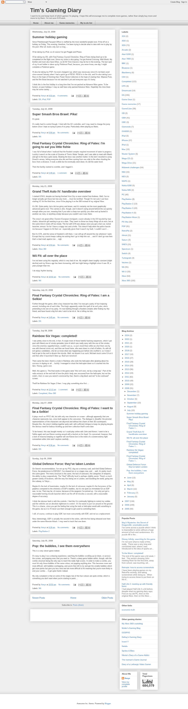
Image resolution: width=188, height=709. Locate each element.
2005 (127, 509)
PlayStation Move (129, 217)
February (131, 493)
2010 (127, 380)
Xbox (124, 276)
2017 (127, 354)
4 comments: (63, 96)
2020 (127, 347)
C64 (123, 77)
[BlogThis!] (80, 96)
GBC (124, 122)
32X (123, 36)
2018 (127, 350)
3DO (124, 41)
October (131, 399)
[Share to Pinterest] (87, 96)
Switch (124, 253)
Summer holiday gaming (49, 37)
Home (36, 23)
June (129, 477)
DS (40, 99)
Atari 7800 (126, 59)
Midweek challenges (130, 167)
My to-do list (86, 23)
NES (124, 176)
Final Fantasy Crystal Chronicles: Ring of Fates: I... (136, 425)
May (129, 481)
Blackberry (126, 72)
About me (49, 23)
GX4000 (125, 131)
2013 (127, 369)
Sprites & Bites (128, 651)
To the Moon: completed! (132, 553)
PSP (49, 99)
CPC (124, 86)
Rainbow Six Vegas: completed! (54, 336)
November (132, 395)
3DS (124, 45)
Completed (43, 393)
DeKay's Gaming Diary (131, 637)
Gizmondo (126, 127)
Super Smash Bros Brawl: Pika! (54, 114)
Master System (128, 154)
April (129, 485)
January (131, 496)
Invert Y (125, 642)
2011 (127, 377)
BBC (124, 63)
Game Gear (127, 99)
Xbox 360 (42, 249)
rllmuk (124, 235)
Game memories (66, 23)
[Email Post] (72, 96)
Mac (124, 149)
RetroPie (125, 231)
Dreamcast (126, 90)
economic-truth (128, 610)
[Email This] (77, 96)
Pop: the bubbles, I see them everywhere (61, 546)
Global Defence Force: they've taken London (63, 464)
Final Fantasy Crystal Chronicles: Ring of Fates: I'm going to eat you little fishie (68, 145)
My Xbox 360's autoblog (132, 623)
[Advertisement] (64, 614)
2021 (127, 343)
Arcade (125, 50)
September (132, 403)
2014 (127, 365)
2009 (127, 384)
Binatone (126, 68)
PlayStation (127, 199)
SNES (124, 244)
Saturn (125, 240)
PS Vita (125, 222)
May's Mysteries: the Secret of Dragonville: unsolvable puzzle (135, 523)
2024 (127, 335)
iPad (124, 136)
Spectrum (126, 249)
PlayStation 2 (44, 531)
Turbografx (126, 258)
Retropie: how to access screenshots (138, 567)
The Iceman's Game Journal (134, 660)
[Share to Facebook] (85, 96)
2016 (127, 358)
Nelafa (124, 646)
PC (123, 194)
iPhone (125, 140)
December (132, 391)
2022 (127, 339)
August (130, 406)
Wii (40, 137)
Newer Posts (38, 598)
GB (123, 113)
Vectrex (125, 262)
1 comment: (63, 173)
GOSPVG (126, 632)
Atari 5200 (126, 54)
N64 (123, 172)
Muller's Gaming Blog (131, 628)
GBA (124, 118)
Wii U (124, 271)
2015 (127, 362)
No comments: (64, 133)
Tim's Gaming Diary (55, 10)
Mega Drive (127, 163)
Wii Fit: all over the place (49, 255)
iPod (44, 99)
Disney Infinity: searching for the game (138, 539)
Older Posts (107, 598)
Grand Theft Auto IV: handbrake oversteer (61, 191)
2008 (127, 388)
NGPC (124, 181)
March (130, 489)
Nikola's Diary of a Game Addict (135, 655)
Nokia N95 (126, 190)
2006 (127, 505)
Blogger (108, 704)
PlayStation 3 (127, 208)
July (129, 410)
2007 (127, 501)
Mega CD (126, 158)
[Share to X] (82, 96)
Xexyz (127, 678)
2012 (127, 373)
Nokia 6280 (127, 185)
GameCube (127, 108)
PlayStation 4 (127, 213)
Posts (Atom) (78, 605)
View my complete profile (126, 684)
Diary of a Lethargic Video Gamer (136, 664)
